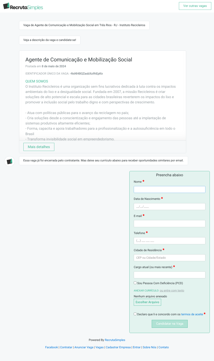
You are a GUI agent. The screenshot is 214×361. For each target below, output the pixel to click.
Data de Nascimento (147, 199)
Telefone (139, 233)
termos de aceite (192, 314)
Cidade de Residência (148, 250)
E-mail (138, 216)
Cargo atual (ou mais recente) (153, 267)
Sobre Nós (149, 347)
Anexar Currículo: (146, 290)
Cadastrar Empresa (118, 347)
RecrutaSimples (115, 340)
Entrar (137, 347)
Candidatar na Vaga (169, 324)
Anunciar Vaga (83, 347)
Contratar (66, 347)
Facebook (51, 347)
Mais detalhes (39, 147)
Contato (163, 347)
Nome (138, 182)
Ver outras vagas (195, 6)
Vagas (100, 347)
